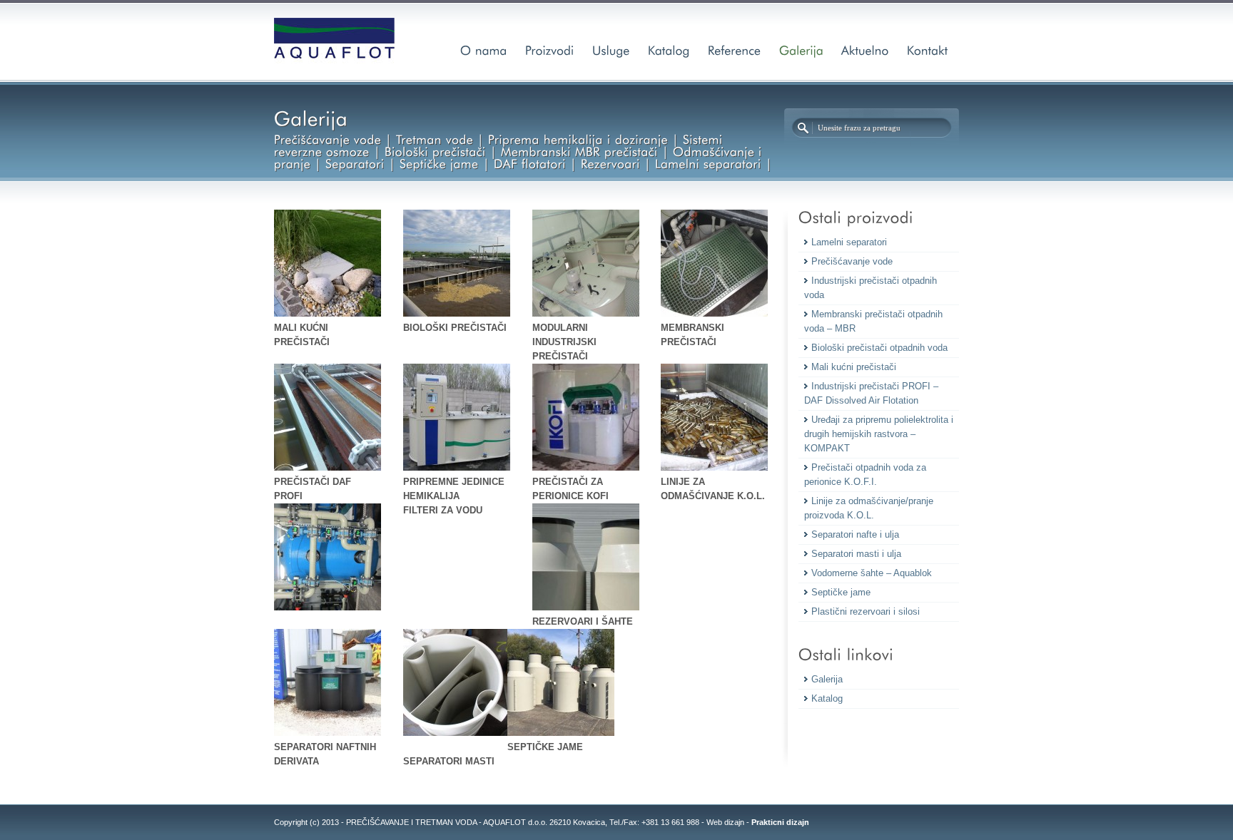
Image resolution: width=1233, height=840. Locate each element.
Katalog (827, 698)
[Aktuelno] (865, 49)
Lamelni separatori (849, 242)
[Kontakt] (927, 49)
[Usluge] (611, 49)
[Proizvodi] (549, 49)
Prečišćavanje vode (852, 261)
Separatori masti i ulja (856, 553)
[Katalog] (669, 49)
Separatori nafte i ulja (855, 534)
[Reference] (734, 49)
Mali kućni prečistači (853, 367)
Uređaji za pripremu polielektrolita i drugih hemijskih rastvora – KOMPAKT (878, 434)
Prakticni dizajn (780, 822)
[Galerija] (801, 49)
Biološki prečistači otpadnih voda (879, 347)
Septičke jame (841, 592)
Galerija (827, 679)
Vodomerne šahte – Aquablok (871, 573)
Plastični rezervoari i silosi (865, 611)
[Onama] (483, 49)
